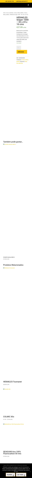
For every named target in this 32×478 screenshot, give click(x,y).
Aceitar (9, 475)
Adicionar (21, 52)
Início (4, 12)
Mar (26, 61)
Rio (17, 63)
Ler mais (20, 475)
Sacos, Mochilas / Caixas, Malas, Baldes (14, 12)
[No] (30, 471)
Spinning (21, 63)
